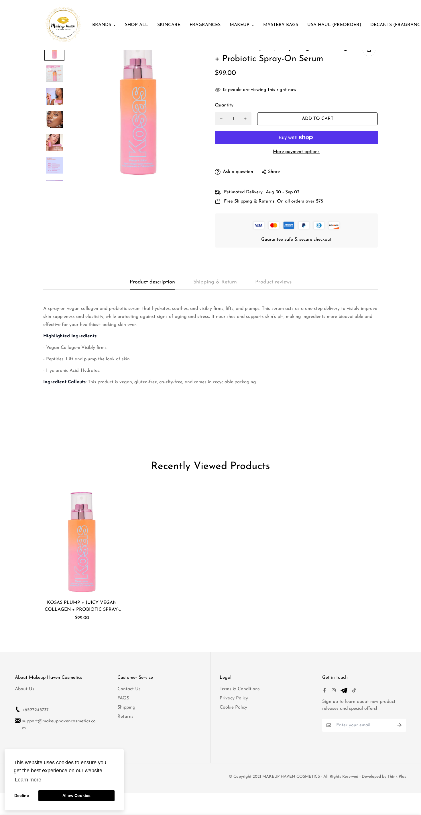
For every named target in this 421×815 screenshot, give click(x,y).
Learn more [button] (28, 780)
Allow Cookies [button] (76, 795)
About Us (24, 689)
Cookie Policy (233, 707)
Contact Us (129, 689)
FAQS (123, 698)
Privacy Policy (234, 698)
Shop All (136, 25)
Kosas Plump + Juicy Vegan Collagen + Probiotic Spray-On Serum (82, 606)
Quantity (224, 105)
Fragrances (205, 25)
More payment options (296, 151)
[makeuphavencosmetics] (63, 25)
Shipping (126, 707)
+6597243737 (35, 710)
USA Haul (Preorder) (334, 25)
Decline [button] (21, 795)
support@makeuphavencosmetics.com (59, 724)
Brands (101, 25)
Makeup (239, 25)
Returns (125, 716)
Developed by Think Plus (384, 777)
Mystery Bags (280, 25)
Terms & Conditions (240, 689)
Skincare (168, 25)
